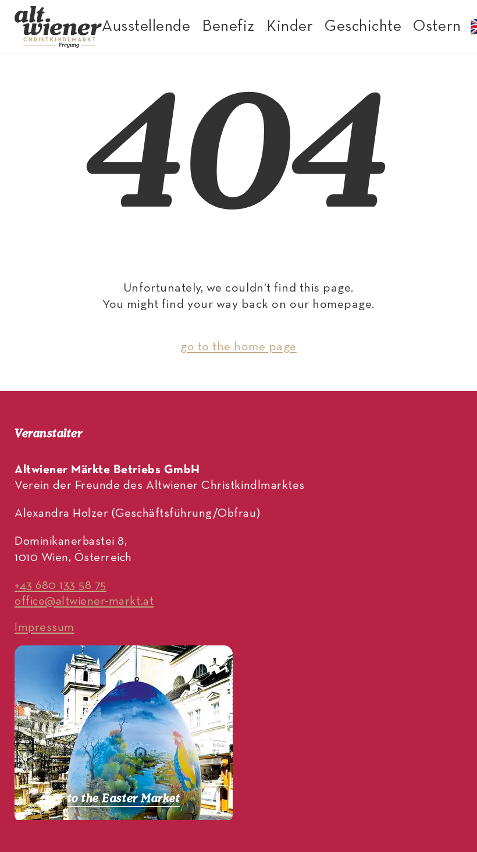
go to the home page (238, 347)
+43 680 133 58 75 (60, 585)
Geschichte (363, 27)
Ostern (437, 27)
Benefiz (228, 27)
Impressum (44, 627)
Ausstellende (146, 27)
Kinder (289, 27)
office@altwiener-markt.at (84, 601)
